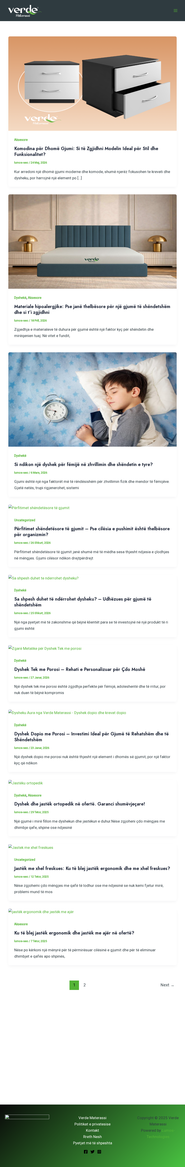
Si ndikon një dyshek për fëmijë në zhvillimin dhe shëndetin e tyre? (83, 464)
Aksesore (21, 140)
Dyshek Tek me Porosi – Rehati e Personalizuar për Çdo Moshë (79, 669)
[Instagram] (99, 1152)
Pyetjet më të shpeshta (92, 1143)
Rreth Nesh (92, 1136)
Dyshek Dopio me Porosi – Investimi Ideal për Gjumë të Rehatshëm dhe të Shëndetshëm (91, 737)
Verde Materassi (92, 1118)
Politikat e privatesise (92, 1124)
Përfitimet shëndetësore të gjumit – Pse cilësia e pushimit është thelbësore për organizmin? (92, 532)
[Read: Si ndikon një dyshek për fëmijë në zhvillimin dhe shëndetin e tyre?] (92, 399)
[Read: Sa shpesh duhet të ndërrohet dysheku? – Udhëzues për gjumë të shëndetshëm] (43, 577)
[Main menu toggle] (175, 11)
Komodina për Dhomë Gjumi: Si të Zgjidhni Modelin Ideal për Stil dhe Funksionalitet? (86, 151)
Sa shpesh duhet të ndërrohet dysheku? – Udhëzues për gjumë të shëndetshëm (82, 602)
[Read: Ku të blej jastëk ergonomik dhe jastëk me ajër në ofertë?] (41, 911)
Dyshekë (20, 298)
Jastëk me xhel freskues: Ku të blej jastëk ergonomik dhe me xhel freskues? (92, 868)
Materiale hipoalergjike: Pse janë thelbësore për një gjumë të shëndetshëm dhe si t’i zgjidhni (92, 309)
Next (167, 985)
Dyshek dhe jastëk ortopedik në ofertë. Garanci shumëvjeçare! (79, 804)
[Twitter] (92, 1152)
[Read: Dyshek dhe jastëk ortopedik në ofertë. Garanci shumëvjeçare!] (25, 783)
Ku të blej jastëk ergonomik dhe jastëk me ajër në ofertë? (74, 933)
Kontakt (92, 1130)
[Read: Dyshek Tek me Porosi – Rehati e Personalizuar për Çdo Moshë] (44, 648)
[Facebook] (86, 1152)
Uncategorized (24, 520)
